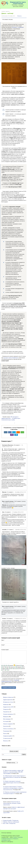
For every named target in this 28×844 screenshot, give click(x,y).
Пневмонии (15, 820)
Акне (4, 823)
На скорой (6, 721)
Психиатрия (6, 731)
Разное (5, 733)
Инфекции (6, 704)
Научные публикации (13, 822)
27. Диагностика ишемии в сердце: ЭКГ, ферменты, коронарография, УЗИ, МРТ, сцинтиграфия (13, 772)
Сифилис (5, 822)
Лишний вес (6, 711)
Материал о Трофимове (18, 27)
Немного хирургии (8, 724)
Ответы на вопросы (8, 728)
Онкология (6, 726)
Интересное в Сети (8, 702)
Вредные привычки (8, 697)
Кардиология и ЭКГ (8, 707)
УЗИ (7, 823)
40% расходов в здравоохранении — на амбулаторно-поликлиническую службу (10, 418)
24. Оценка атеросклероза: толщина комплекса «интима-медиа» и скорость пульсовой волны (13, 788)
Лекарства (6, 709)
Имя (2, 640)
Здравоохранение (7, 699)
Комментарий (5, 649)
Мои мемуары (6, 719)
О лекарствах (12, 823)
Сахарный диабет (7, 736)
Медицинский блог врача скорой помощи (18, 2)
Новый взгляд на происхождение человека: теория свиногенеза (11, 803)
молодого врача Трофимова (11, 357)
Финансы (19, 15)
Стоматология (7, 738)
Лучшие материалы (8, 714)
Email (3, 645)
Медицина (6, 716)
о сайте (15, 837)
